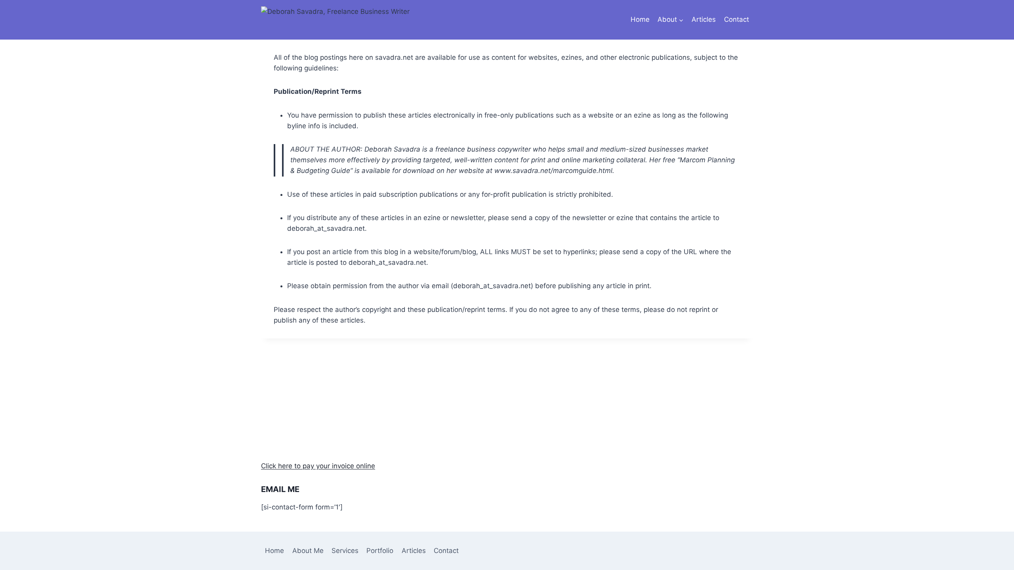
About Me (308, 551)
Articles (704, 19)
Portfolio (379, 551)
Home (640, 19)
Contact (736, 19)
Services (345, 551)
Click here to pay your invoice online (318, 466)
